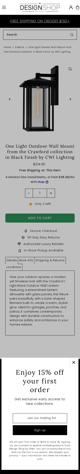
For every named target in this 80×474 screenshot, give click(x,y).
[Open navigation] (9, 7)
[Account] (71, 7)
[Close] (73, 362)
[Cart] (77, 7)
